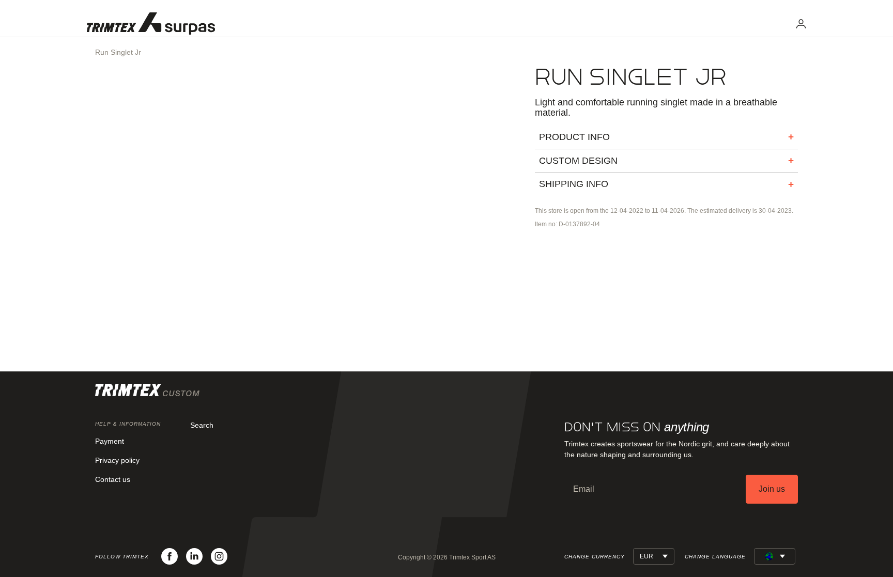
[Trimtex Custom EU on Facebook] (169, 556)
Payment (109, 441)
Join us (772, 489)
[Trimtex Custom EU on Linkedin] (194, 556)
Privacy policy (117, 460)
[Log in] (801, 24)
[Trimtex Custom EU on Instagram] (219, 556)
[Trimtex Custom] (151, 23)
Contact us (112, 479)
